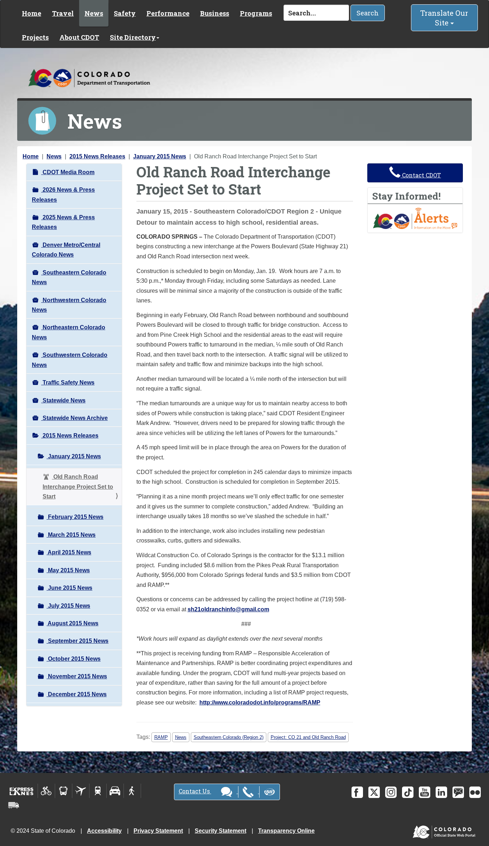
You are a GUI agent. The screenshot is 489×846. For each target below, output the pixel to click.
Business (214, 13)
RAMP (161, 737)
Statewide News (63, 400)
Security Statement (220, 831)
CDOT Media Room (68, 172)
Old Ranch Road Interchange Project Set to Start (78, 487)
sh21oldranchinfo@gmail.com (228, 609)
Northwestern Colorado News (69, 305)
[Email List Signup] (458, 792)
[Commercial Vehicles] (13, 805)
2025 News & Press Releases (63, 222)
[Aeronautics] (80, 791)
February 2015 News (75, 517)
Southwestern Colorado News (69, 360)
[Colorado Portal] (445, 830)
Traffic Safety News (68, 382)
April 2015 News (69, 552)
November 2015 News (77, 676)
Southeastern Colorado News (69, 277)
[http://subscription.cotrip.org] (415, 218)
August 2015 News (72, 623)
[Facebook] (357, 792)
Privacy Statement (158, 831)
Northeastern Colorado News (68, 332)
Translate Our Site (444, 17)
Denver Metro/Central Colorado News (66, 250)
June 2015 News (69, 588)
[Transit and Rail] (63, 791)
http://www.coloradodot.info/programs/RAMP (259, 702)
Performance (167, 13)
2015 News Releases (97, 156)
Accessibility (104, 831)
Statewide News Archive (74, 418)
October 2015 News (74, 659)
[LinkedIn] (441, 792)
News (93, 13)
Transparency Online (286, 831)
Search (368, 13)
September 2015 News (77, 641)
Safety (125, 13)
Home (31, 13)
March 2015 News (71, 535)
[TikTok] (407, 792)
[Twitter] (374, 792)
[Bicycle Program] (46, 791)
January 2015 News (159, 156)
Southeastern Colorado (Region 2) (228, 737)
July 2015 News (68, 606)
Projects (35, 37)
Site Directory (133, 37)
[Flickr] (475, 792)
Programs (256, 13)
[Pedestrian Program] (132, 791)
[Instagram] (391, 792)
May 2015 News (68, 570)
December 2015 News (77, 694)
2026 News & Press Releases (63, 194)
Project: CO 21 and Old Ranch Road (308, 737)
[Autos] (115, 791)
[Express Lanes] (21, 791)
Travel (63, 13)
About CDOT (79, 37)
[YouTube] (424, 792)
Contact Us (195, 791)
